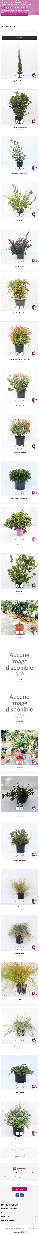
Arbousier (19, 591)
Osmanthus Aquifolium (19, 127)
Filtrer (19, 38)
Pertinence (20, 34)
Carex (19, 999)
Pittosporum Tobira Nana (19, 498)
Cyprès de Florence (19, 81)
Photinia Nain (19, 406)
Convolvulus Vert (19, 1092)
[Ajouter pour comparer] (22, 75)
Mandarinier (19, 721)
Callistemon (19, 220)
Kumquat (19, 638)
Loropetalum (19, 266)
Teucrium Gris (19, 1139)
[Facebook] (17, 1195)
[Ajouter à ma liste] (17, 75)
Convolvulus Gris (19, 1046)
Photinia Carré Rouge (19, 452)
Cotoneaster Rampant (19, 814)
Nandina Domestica (19, 313)
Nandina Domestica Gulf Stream (19, 359)
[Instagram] (22, 1195)
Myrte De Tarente (19, 860)
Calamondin (19, 767)
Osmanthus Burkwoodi (19, 174)
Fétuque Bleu (19, 953)
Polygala (19, 545)
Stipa (19, 907)
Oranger (19, 679)
